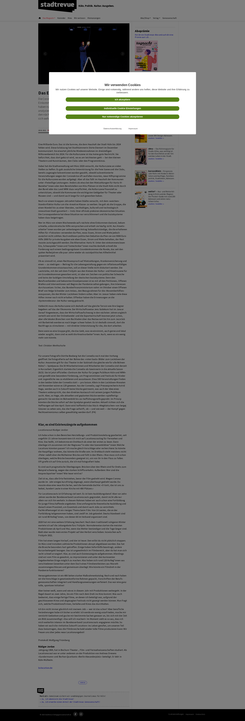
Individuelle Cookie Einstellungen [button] (122, 108)
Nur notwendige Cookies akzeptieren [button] (122, 116)
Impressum (133, 129)
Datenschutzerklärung (112, 129)
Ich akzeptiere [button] (122, 99)
